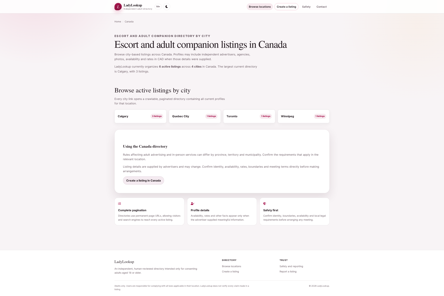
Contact (322, 6)
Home (117, 21)
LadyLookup (124, 261)
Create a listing (286, 6)
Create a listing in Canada (143, 180)
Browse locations (260, 6)
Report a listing (288, 271)
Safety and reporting (291, 266)
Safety (306, 6)
